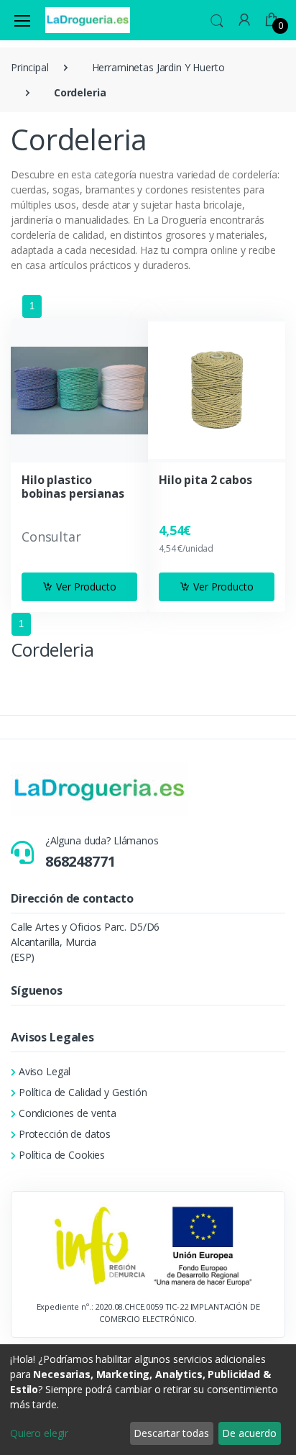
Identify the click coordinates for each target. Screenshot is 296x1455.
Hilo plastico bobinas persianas (73, 487)
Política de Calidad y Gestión (83, 1092)
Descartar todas (171, 1433)
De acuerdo (249, 1433)
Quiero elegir (39, 1433)
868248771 (80, 861)
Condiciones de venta (67, 1113)
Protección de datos (65, 1134)
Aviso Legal (44, 1071)
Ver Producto (86, 586)
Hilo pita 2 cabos (205, 480)
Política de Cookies (62, 1155)
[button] (217, 18)
